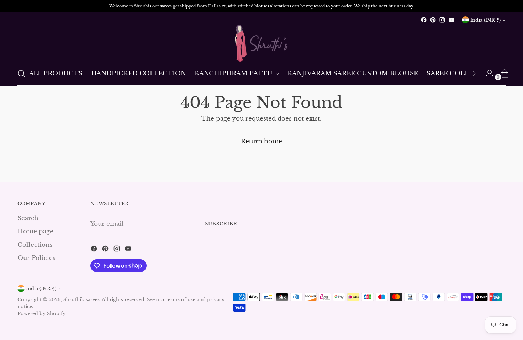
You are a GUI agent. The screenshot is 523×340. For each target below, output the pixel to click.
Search (27, 218)
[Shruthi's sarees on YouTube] (451, 20)
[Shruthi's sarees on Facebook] (424, 20)
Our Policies (36, 258)
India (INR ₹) (485, 20)
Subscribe (221, 224)
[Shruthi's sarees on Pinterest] (433, 20)
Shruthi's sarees (81, 300)
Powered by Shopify (41, 313)
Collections (35, 245)
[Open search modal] (21, 74)
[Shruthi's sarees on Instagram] (442, 20)
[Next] (474, 74)
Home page (35, 231)
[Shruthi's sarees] (261, 43)
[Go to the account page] (487, 74)
